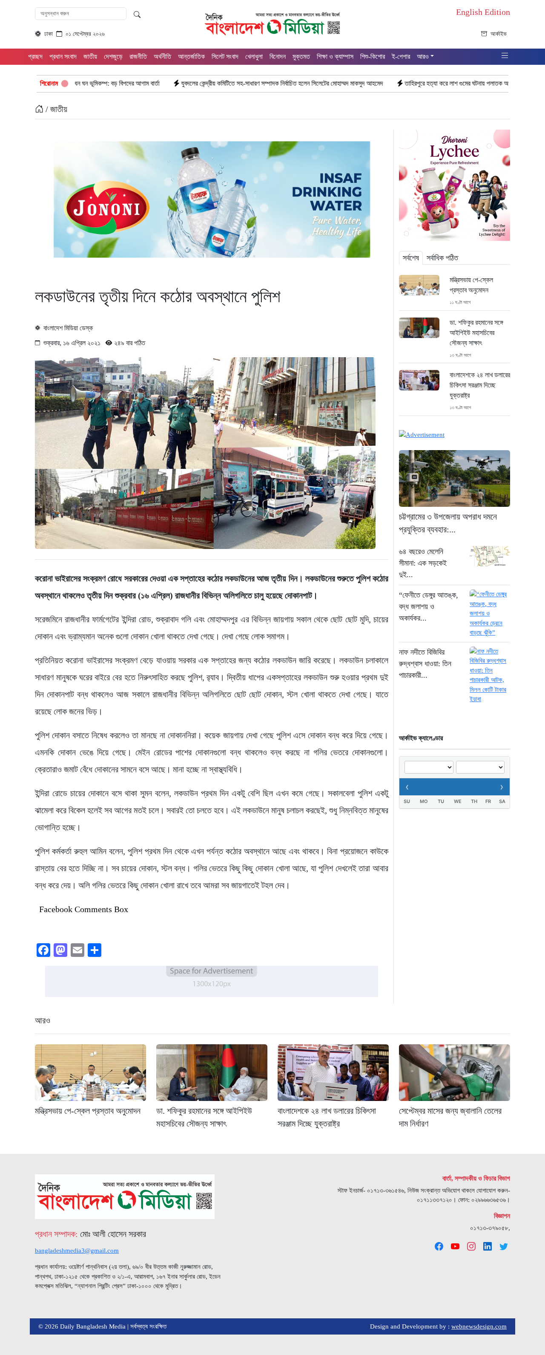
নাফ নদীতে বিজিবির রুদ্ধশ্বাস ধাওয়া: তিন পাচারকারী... (425, 663)
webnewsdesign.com (479, 1326)
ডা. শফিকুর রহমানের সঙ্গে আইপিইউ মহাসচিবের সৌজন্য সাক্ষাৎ (476, 333)
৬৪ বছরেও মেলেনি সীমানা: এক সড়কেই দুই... (423, 563)
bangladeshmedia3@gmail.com (77, 1250)
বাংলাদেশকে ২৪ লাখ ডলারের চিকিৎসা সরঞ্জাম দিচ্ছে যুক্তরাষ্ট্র (480, 385)
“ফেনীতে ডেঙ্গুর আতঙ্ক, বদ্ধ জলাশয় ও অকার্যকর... (428, 606)
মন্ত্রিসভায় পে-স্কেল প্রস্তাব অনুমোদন (471, 285)
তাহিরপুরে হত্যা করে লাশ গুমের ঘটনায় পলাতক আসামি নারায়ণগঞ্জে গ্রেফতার (414, 83)
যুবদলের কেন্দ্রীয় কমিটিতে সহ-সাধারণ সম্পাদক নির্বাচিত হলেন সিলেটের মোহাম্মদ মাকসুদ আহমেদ (211, 83)
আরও (42, 1020)
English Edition (483, 12)
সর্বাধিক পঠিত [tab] (442, 258)
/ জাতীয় (55, 109)
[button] (505, 56)
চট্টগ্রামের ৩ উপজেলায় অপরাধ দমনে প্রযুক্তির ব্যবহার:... (448, 523)
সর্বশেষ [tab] (411, 258)
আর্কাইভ (498, 34)
